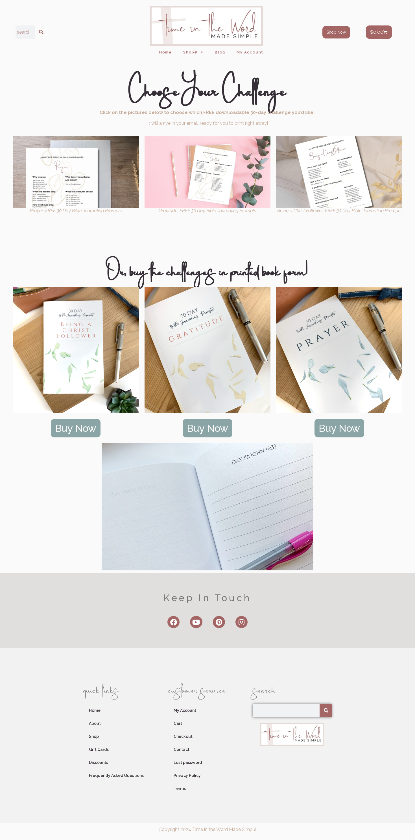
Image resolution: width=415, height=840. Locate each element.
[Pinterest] (219, 622)
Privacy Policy (187, 775)
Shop (189, 52)
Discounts (98, 762)
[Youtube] (196, 622)
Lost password (188, 762)
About (95, 723)
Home (165, 52)
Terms (180, 788)
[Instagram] (241, 622)
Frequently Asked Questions (116, 775)
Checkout (183, 736)
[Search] (40, 32)
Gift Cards (99, 749)
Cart (178, 723)
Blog (220, 52)
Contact (181, 749)
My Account (250, 52)
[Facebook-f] (173, 622)
